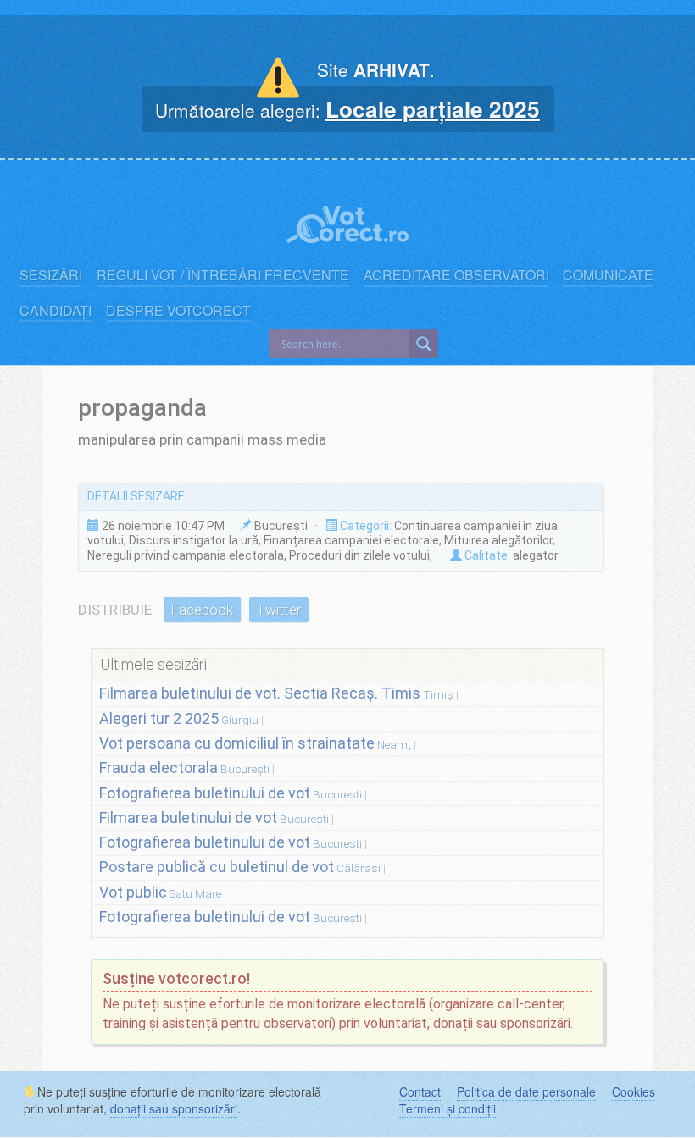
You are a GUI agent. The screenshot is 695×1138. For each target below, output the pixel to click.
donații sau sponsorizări (173, 1108)
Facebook (201, 609)
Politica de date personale (526, 1091)
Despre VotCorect (178, 310)
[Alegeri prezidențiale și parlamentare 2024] (347, 215)
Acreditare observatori (456, 275)
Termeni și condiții (447, 1108)
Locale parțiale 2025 (432, 108)
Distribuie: (116, 609)
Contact (420, 1091)
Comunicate (608, 275)
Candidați (55, 310)
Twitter (278, 609)
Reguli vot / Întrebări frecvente (223, 275)
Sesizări (50, 275)
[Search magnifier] (423, 343)
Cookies (633, 1091)
